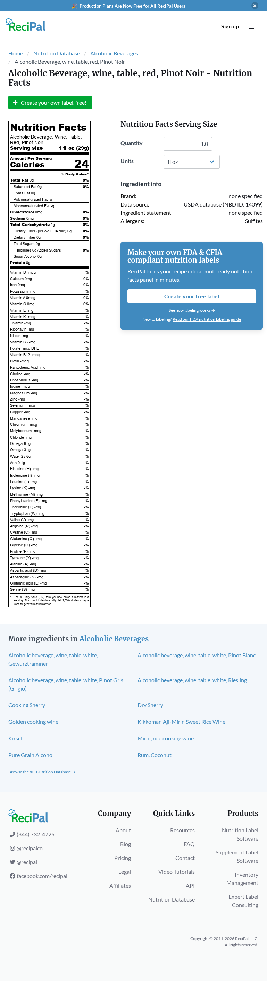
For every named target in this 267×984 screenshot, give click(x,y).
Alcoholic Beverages (114, 53)
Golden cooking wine (33, 721)
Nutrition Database (56, 53)
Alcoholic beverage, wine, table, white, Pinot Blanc (196, 655)
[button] (251, 27)
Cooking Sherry (26, 705)
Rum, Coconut (154, 755)
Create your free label (191, 296)
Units (127, 161)
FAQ (189, 844)
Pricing (122, 857)
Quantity (131, 143)
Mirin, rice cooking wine (165, 738)
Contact (185, 857)
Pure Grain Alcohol (31, 755)
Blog (125, 844)
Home (15, 53)
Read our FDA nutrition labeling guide (207, 319)
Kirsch (16, 738)
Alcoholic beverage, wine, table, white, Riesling (192, 680)
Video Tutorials (176, 871)
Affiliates (120, 885)
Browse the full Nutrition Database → (41, 771)
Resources (182, 830)
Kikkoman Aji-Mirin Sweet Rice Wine (181, 721)
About (123, 830)
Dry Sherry (150, 705)
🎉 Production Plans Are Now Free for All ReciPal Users (128, 6)
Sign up (230, 26)
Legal (124, 871)
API (190, 885)
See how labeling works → (192, 310)
